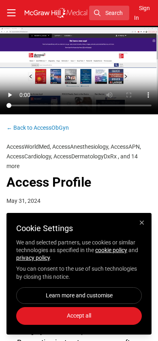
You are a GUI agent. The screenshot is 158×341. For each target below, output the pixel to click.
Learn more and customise (79, 295)
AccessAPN (125, 146)
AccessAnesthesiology (80, 146)
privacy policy (33, 258)
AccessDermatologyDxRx (85, 156)
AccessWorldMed (28, 146)
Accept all (79, 315)
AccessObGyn (37, 127)
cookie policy (111, 250)
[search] (109, 13)
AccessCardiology (28, 156)
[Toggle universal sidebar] (11, 13)
